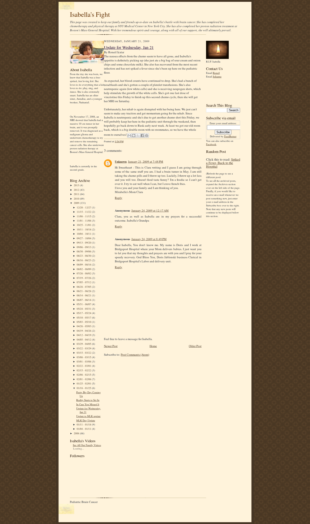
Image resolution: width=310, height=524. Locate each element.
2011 (77, 194)
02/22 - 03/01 (84, 365)
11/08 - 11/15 (84, 216)
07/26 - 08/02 (84, 273)
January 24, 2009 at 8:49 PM (149, 239)
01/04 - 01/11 (84, 428)
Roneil (216, 73)
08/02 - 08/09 (84, 269)
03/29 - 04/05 (84, 343)
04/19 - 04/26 (84, 330)
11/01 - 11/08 (84, 220)
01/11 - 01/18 (84, 424)
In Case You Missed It (87, 404)
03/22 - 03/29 (84, 348)
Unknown (121, 161)
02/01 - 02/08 (84, 379)
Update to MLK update (88, 416)
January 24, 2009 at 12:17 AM (150, 210)
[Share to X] (138, 135)
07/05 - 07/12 (84, 282)
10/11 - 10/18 (84, 229)
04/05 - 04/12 (84, 339)
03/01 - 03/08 (84, 361)
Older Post (195, 346)
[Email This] (129, 135)
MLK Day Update (85, 420)
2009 (77, 203)
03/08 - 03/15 (84, 357)
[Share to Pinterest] (146, 135)
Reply (118, 198)
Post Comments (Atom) (135, 355)
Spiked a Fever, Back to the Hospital (223, 163)
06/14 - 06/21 (84, 295)
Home (153, 346)
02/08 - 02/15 (84, 374)
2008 (77, 433)
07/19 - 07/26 (84, 278)
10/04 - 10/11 (84, 233)
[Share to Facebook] (142, 135)
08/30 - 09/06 (84, 251)
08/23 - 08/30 (84, 255)
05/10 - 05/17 (84, 317)
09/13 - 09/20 (84, 242)
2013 (77, 185)
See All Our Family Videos (87, 445)
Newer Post (111, 346)
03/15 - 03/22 (84, 352)
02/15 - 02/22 (84, 370)
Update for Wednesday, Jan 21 (129, 47)
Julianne (217, 76)
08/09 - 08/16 (84, 264)
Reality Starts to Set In (87, 400)
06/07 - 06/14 (84, 300)
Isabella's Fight (90, 14)
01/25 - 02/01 (84, 383)
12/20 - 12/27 (84, 207)
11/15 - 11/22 (84, 211)
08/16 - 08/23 (84, 260)
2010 (77, 198)
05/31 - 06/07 (84, 304)
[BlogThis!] (133, 135)
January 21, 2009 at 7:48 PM (145, 161)
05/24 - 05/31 (84, 308)
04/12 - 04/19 (84, 335)
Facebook (211, 144)
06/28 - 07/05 (84, 286)
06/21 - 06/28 (84, 291)
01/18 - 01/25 (84, 388)
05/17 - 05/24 (84, 313)
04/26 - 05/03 (84, 326)
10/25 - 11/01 (84, 225)
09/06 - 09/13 (84, 247)
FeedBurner (230, 136)
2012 (77, 189)
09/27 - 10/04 (84, 238)
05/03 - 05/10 (84, 322)
